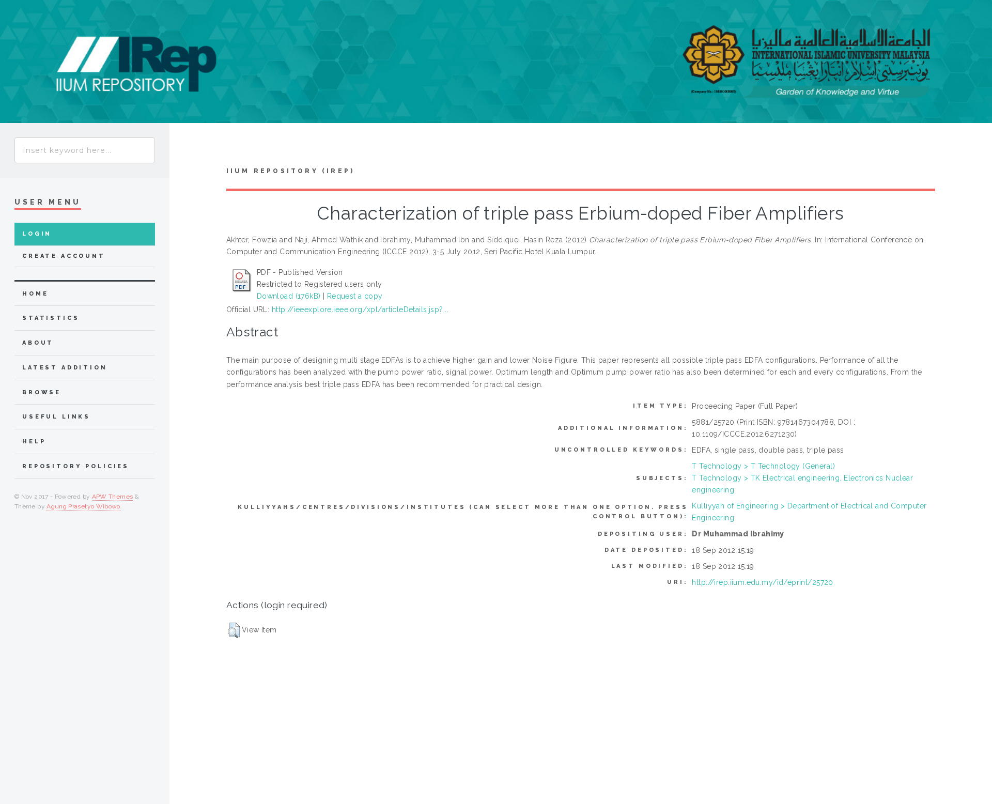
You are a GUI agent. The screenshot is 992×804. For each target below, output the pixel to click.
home (35, 293)
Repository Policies (75, 466)
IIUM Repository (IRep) (290, 171)
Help (33, 441)
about (38, 342)
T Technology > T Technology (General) (763, 466)
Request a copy (355, 296)
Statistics (51, 318)
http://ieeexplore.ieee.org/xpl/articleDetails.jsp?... (360, 309)
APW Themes (112, 496)
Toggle (189, 147)
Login (37, 233)
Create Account (63, 256)
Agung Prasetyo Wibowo (83, 506)
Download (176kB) (289, 296)
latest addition (64, 367)
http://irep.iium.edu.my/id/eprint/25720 (762, 582)
